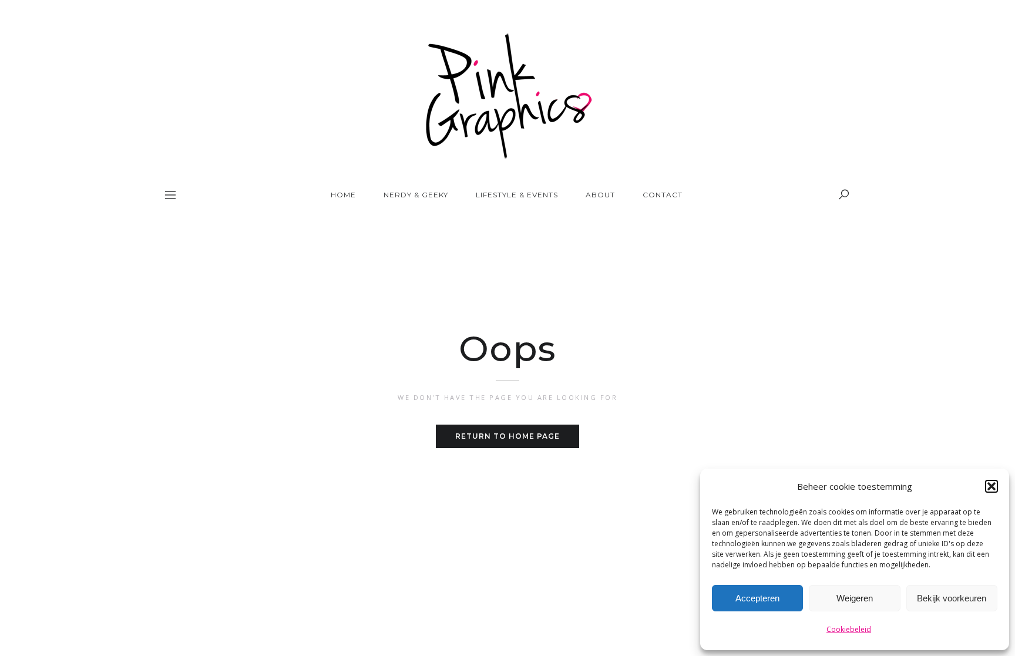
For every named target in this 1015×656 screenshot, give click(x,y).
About (600, 194)
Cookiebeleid (848, 629)
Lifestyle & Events (517, 194)
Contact (663, 194)
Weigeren (854, 598)
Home (343, 194)
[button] (991, 486)
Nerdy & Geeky (416, 194)
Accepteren (757, 598)
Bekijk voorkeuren (951, 598)
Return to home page (507, 436)
